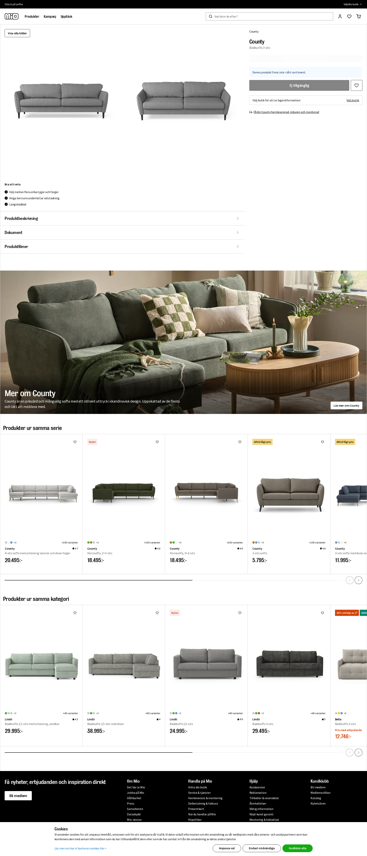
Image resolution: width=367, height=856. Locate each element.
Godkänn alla (297, 848)
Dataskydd (133, 814)
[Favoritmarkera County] (356, 85)
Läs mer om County (346, 405)
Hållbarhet (134, 798)
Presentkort (196, 809)
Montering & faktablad (264, 820)
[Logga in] (340, 16)
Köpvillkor (195, 820)
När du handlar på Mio (202, 814)
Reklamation (257, 793)
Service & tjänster (199, 793)
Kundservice (257, 787)
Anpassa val (227, 848)
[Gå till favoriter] (349, 16)
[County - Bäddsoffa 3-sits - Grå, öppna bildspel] (61, 100)
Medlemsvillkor (320, 793)
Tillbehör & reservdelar (264, 798)
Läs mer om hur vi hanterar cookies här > (81, 848)
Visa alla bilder (17, 33)
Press (130, 803)
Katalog (316, 798)
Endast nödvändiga (262, 848)
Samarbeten (135, 809)
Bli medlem (18, 795)
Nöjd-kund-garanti (261, 814)
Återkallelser (257, 803)
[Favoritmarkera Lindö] (75, 613)
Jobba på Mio (135, 793)
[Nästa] (358, 580)
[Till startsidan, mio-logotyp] (11, 16)
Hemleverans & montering (205, 798)
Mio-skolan (134, 820)
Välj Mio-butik (351, 4)
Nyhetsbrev (318, 803)
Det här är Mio (136, 787)
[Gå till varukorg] (358, 16)
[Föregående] (350, 580)
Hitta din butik (197, 787)
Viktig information (261, 809)
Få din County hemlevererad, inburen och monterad (286, 112)
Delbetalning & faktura (203, 803)
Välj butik (353, 100)
